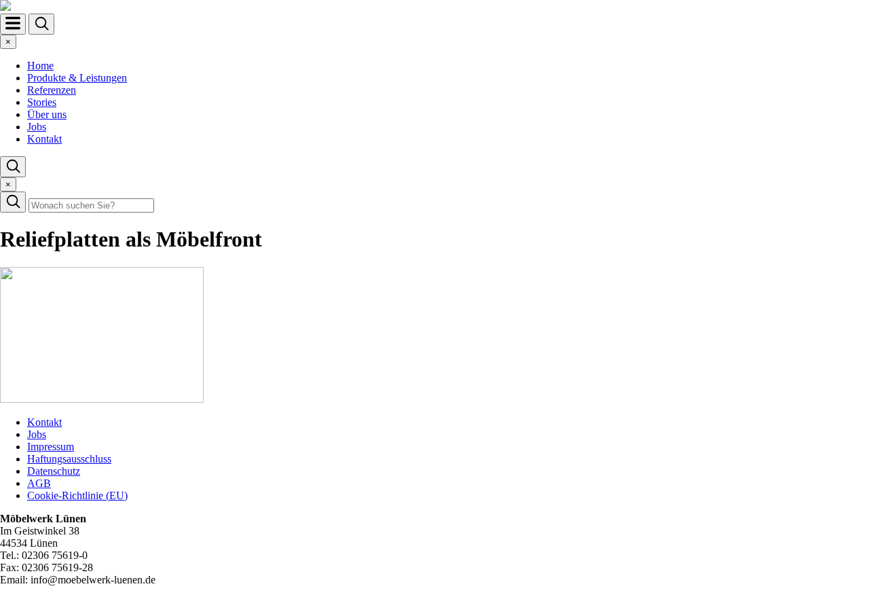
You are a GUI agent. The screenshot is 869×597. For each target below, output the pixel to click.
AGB (39, 483)
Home (40, 65)
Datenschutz (53, 471)
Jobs (36, 126)
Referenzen (51, 90)
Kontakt (44, 139)
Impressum (50, 446)
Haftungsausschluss (69, 459)
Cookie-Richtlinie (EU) (77, 495)
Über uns (47, 114)
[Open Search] (41, 24)
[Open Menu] (13, 24)
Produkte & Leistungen (77, 78)
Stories (41, 102)
